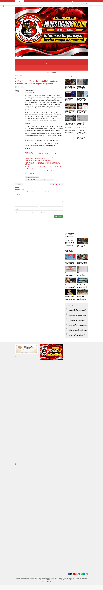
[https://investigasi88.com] (51, 31)
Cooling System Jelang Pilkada (32, 177)
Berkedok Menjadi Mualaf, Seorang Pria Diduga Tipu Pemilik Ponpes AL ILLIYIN (78, 335)
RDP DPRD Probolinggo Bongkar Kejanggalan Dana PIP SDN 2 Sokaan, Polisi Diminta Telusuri (70, 111)
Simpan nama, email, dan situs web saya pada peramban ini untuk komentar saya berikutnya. (38, 212)
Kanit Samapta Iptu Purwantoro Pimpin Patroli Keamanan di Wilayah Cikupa (78, 309)
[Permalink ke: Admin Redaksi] (16, 86)
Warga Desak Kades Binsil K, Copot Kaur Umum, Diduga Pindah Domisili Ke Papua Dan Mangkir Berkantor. (70, 262)
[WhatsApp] (82, 574)
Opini (74, 60)
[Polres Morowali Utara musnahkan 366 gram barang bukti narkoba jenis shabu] (82, 257)
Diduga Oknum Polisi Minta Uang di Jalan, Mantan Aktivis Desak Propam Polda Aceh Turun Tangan (69, 298)
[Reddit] (76, 574)
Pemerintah (69, 60)
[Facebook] (69, 574)
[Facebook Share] (51, 184)
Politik (23, 63)
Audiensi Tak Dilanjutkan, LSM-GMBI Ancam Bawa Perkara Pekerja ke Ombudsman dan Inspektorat (69, 250)
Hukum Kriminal (47, 60)
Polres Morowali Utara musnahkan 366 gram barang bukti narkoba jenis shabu (82, 262)
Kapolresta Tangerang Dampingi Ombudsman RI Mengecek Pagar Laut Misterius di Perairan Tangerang (77, 330)
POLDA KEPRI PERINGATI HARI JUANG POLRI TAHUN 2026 (30, 1)
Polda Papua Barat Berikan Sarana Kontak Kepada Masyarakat (39, 179)
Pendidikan (18, 63)
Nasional (63, 60)
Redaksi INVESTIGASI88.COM (22, 60)
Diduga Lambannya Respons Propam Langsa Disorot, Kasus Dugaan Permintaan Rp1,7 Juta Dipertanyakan (70, 88)
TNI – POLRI (39, 60)
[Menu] (16, 4)
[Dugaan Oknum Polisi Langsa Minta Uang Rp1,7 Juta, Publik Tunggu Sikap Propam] (82, 106)
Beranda (33, 60)
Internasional (30, 63)
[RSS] (87, 574)
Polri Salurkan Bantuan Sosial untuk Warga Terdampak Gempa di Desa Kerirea (42, 170)
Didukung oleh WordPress (47, 581)
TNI (59, 60)
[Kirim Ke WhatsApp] (62, 184)
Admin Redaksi (20, 86)
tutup (13, 6)
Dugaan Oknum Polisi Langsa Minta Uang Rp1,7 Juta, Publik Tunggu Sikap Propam (82, 111)
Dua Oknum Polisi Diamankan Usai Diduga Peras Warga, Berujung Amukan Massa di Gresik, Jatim (70, 286)
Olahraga (45, 63)
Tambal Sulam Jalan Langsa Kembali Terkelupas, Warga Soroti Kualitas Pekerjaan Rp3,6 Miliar (70, 274)
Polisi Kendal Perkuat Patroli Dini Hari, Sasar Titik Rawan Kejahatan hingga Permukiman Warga (41, 154)
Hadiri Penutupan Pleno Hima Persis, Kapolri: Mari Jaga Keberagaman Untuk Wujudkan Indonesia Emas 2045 (78, 325)
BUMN (40, 63)
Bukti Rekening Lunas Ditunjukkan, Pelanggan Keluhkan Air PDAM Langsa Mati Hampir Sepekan (82, 286)
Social (35, 63)
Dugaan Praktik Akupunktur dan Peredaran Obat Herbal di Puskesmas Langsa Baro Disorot (82, 88)
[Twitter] (71, 574)
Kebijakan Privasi (59, 63)
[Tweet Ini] (53, 184)
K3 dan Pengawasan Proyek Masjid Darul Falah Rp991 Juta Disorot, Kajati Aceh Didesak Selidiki (81, 274)
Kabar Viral (83, 60)
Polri (78, 60)
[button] (86, 4)
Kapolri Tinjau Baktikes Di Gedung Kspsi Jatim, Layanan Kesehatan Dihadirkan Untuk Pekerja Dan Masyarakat (44, 167)
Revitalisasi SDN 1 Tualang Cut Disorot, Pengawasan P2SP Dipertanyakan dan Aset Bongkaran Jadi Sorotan (82, 298)
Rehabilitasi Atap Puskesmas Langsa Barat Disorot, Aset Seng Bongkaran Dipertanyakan (70, 123)
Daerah (54, 60)
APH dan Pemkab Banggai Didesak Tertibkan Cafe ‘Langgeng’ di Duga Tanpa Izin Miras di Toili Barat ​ (82, 139)
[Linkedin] (79, 574)
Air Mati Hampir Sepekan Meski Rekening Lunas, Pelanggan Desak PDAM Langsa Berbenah (82, 123)
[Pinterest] (74, 574)
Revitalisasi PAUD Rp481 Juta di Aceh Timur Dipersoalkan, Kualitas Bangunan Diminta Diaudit (81, 99)
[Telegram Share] (59, 184)
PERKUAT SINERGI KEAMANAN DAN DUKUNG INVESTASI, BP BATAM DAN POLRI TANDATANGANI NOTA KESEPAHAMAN (42, 158)
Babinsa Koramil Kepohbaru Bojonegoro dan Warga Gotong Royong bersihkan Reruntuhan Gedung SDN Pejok (78, 314)
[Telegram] (84, 574)
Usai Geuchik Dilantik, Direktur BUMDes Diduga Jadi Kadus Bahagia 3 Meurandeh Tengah (70, 235)
